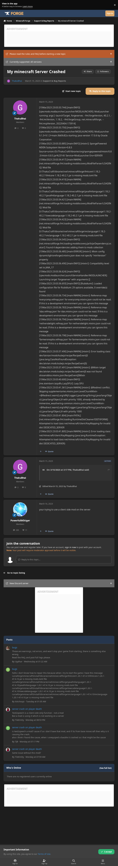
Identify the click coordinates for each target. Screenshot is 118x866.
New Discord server (19, 583)
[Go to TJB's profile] (8, 728)
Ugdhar (18, 661)
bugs (14, 647)
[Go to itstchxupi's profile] (8, 670)
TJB (16, 741)
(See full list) (105, 768)
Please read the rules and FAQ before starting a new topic (38, 54)
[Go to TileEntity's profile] (8, 710)
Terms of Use (44, 854)
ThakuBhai (17, 80)
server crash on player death (27, 708)
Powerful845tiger (20, 520)
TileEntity (19, 720)
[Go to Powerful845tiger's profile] (20, 509)
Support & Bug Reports (54, 80)
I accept (108, 851)
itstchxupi (19, 701)
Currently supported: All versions (26, 61)
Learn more (5, 5)
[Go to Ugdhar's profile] (8, 648)
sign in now (70, 547)
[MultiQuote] (40, 451)
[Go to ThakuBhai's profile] (8, 81)
